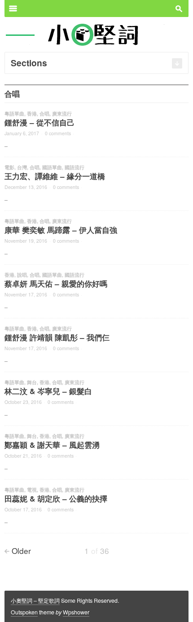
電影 (9, 167)
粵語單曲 (14, 113)
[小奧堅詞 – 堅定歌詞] (97, 34)
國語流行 (74, 167)
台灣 (22, 167)
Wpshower (76, 612)
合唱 (44, 113)
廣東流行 (62, 113)
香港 (32, 113)
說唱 (22, 274)
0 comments (58, 133)
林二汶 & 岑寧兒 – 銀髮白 (48, 391)
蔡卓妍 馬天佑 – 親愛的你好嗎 (55, 283)
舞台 (32, 382)
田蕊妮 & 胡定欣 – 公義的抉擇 (55, 498)
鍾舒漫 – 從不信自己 (39, 122)
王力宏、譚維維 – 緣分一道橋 (54, 176)
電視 (32, 489)
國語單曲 (52, 167)
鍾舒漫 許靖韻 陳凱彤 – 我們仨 (57, 337)
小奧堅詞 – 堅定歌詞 (35, 600)
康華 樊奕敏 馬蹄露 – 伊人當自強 (60, 229)
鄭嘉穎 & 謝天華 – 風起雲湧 (52, 444)
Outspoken (24, 612)
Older (21, 550)
